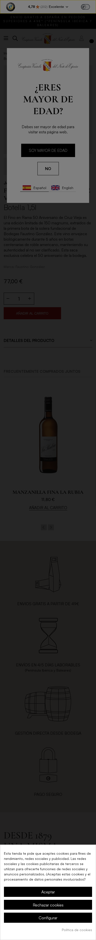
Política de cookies (77, 930)
